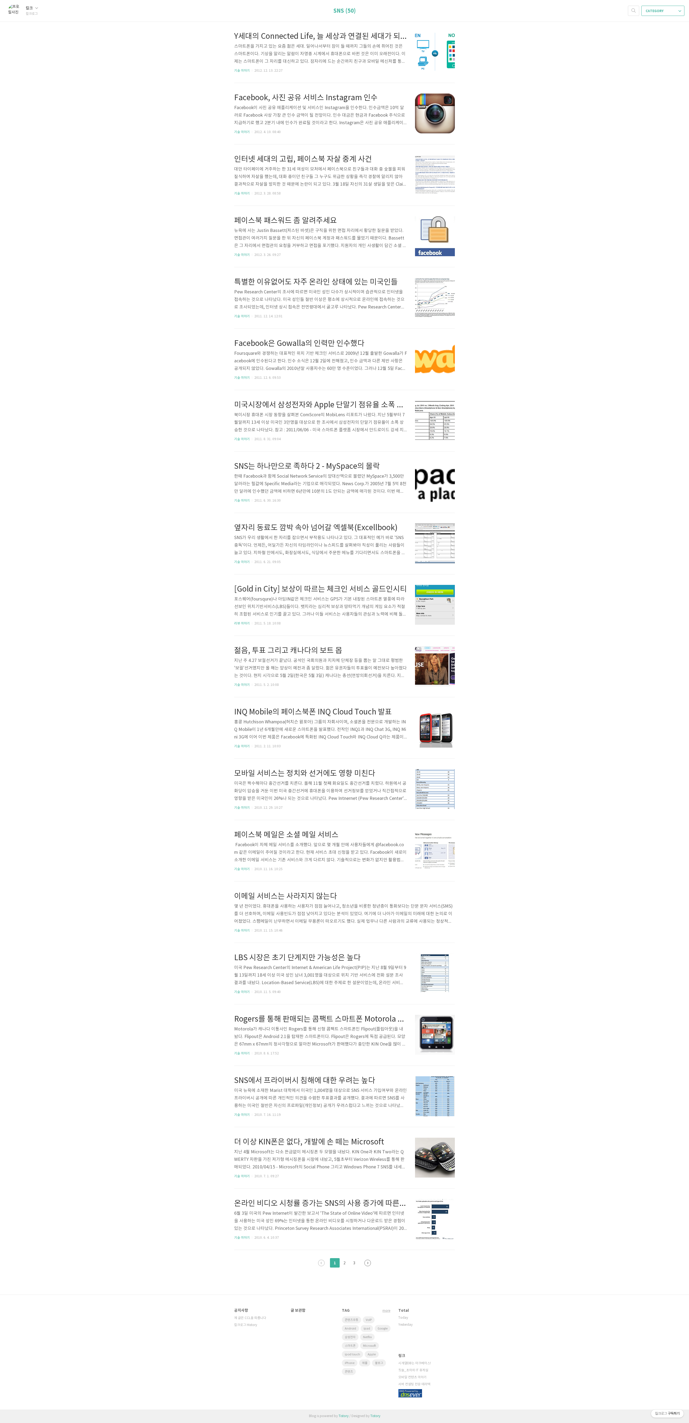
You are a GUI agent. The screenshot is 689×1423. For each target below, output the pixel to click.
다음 (367, 1263)
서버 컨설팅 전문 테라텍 (414, 1384)
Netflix (367, 1337)
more (386, 1311)
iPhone (349, 1363)
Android (350, 1328)
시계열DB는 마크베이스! (414, 1363)
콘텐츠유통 (351, 1320)
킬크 (30, 8)
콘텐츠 (349, 1371)
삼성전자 (350, 1337)
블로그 (379, 1363)
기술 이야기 (242, 70)
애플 (364, 1363)
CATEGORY (655, 11)
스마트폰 (350, 1346)
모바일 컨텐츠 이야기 (412, 1377)
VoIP (369, 1320)
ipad (367, 1328)
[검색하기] (633, 11)
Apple (372, 1354)
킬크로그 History (245, 1325)
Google (383, 1328)
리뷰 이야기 (242, 623)
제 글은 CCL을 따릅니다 (250, 1318)
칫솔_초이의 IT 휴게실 (413, 1370)
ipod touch (352, 1354)
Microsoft (369, 1346)
